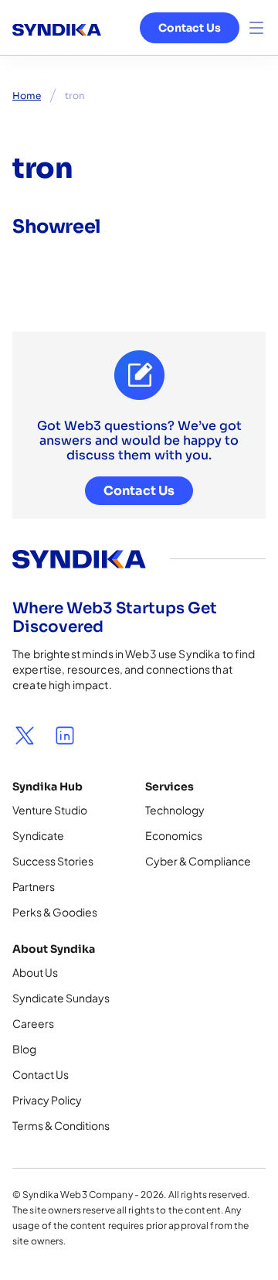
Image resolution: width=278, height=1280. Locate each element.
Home (26, 95)
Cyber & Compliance (198, 861)
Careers (33, 1023)
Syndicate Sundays (61, 998)
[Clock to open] (256, 28)
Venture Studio (49, 810)
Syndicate (38, 835)
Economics (173, 835)
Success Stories (52, 861)
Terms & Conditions (61, 1125)
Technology (175, 810)
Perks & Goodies (54, 912)
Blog (24, 1049)
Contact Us (189, 28)
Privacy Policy (47, 1100)
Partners (33, 886)
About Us (35, 972)
